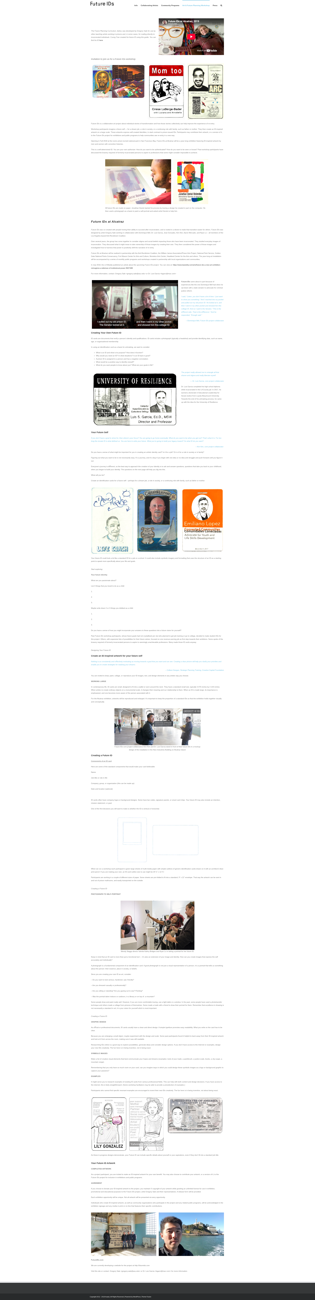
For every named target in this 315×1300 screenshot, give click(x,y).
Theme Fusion (146, 1297)
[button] (221, 5)
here (101, 40)
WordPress (137, 1297)
